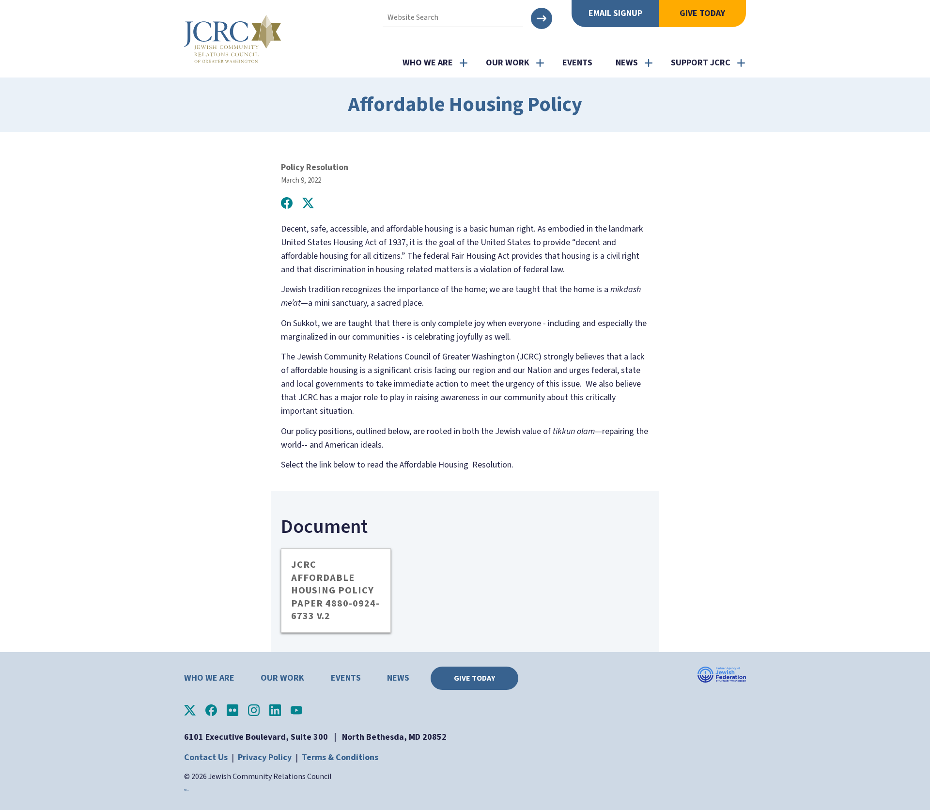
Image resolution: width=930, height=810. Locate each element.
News (627, 63)
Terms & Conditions (340, 757)
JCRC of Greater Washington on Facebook (211, 710)
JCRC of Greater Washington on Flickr (232, 710)
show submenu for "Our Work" (540, 63)
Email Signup (615, 13)
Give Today (702, 13)
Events (577, 63)
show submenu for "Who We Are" (463, 63)
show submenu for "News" (648, 63)
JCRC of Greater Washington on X (190, 710)
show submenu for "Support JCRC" (741, 63)
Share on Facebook (286, 203)
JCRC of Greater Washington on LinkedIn (275, 710)
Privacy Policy (265, 757)
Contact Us (206, 757)
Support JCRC (700, 63)
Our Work (507, 63)
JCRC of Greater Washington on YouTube (296, 710)
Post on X (308, 203)
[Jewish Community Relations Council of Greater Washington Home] (232, 39)
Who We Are (428, 63)
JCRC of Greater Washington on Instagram (253, 710)
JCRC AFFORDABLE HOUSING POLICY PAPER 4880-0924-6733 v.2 (335, 591)
